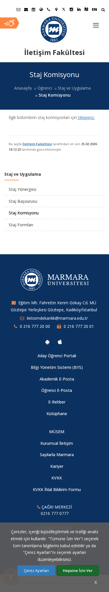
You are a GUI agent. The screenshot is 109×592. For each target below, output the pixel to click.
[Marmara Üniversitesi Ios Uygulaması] (60, 341)
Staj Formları (21, 224)
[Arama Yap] (103, 10)
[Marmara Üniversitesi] (54, 29)
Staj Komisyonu (24, 213)
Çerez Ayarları (36, 570)
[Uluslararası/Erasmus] (41, 9)
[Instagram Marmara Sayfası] (71, 9)
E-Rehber (56, 402)
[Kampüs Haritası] (56, 9)
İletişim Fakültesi (37, 144)
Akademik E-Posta (57, 379)
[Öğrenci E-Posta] (18, 9)
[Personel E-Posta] (26, 9)
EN (94, 9)
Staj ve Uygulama (74, 88)
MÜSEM (56, 431)
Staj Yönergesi (22, 189)
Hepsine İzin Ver (78, 570)
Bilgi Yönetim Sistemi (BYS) (57, 367)
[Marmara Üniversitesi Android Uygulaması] (47, 341)
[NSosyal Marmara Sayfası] (86, 9)
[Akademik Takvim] (33, 9)
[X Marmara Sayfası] (64, 9)
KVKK (56, 478)
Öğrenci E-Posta (56, 390)
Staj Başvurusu (23, 201)
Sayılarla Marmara (57, 454)
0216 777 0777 (55, 513)
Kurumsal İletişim (56, 443)
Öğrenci (44, 88)
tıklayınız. (86, 117)
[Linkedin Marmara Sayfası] (79, 9)
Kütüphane (57, 413)
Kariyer (56, 466)
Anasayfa (23, 88)
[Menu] (96, 23)
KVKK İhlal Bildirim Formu (57, 489)
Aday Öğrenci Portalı (56, 355)
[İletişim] (48, 9)
